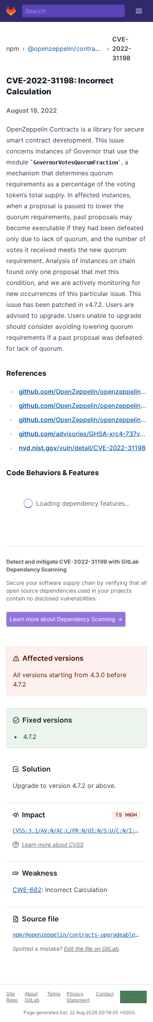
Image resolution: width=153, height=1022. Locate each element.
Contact (105, 994)
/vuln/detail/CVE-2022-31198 (82, 448)
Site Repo (12, 997)
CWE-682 (27, 890)
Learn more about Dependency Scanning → (66, 619)
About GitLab (32, 997)
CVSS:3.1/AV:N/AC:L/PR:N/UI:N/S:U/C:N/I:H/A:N (82, 830)
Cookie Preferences (133, 997)
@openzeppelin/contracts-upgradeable (86, 48)
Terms (53, 994)
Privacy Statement (78, 997)
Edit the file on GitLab (91, 948)
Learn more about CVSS (53, 844)
